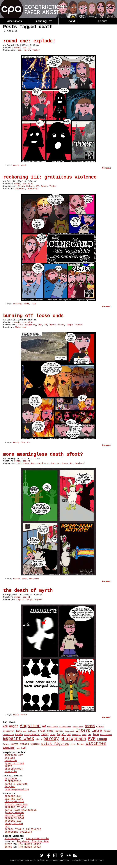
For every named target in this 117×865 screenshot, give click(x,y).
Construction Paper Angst (32, 9)
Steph (70, 325)
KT (37, 186)
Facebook (48, 855)
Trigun (80, 744)
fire (23, 442)
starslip (11, 771)
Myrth (21, 599)
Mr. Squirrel (77, 463)
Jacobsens (42, 463)
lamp (44, 734)
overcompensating (17, 789)
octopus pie (13, 821)
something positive (18, 832)
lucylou (10, 786)
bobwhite (11, 760)
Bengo (8, 847)
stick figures (55, 744)
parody (51, 738)
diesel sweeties (16, 804)
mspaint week (18, 738)
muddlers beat (14, 818)
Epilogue (32, 731)
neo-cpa (27, 47)
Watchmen (96, 743)
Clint (21, 186)
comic (17, 47)
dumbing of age (15, 807)
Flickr (68, 855)
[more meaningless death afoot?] (58, 574)
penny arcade (14, 823)
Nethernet (33, 188)
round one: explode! (29, 41)
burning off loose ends (33, 316)
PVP (92, 738)
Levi (84, 735)
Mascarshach (106, 735)
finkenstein (13, 781)
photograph (73, 738)
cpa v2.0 (27, 183)
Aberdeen (20, 188)
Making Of (44, 21)
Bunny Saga (78, 726)
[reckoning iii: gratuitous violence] (58, 300)
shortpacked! (14, 769)
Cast (73, 21)
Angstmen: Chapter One (33, 841)
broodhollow (13, 796)
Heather (59, 731)
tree (72, 744)
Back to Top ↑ (97, 860)
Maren (27, 50)
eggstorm (11, 778)
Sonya (29, 599)
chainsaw (17, 304)
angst (13, 726)
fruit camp (45, 730)
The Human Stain (37, 838)
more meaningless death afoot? (43, 454)
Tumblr (61, 855)
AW (44, 726)
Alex (20, 325)
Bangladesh (52, 726)
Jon (19, 50)
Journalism (8, 735)
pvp (7, 826)
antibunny (30, 325)
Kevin (19, 734)
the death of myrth (28, 590)
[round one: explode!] (58, 161)
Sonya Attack (20, 744)
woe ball (21, 748)
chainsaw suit (14, 801)
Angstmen (30, 726)
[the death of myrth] (58, 711)
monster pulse (14, 815)
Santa (6, 744)
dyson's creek (14, 763)
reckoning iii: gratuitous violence (49, 177)
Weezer (24, 715)
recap (102, 739)
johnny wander (14, 812)
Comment (107, 168)
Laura (52, 735)
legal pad (64, 734)
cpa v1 (26, 461)
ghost (23, 165)
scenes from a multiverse (23, 829)
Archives (14, 21)
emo (24, 731)
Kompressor (32, 734)
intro (97, 731)
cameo (90, 726)
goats (8, 766)
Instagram (55, 855)
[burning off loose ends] (58, 438)
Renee (44, 186)
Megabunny (34, 579)
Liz (28, 442)
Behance (75, 855)
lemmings (76, 735)
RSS (85, 860)
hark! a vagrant (16, 784)
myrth (8, 844)
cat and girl (14, 799)
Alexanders (12, 838)
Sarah (61, 325)
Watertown (20, 327)
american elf (14, 755)
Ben (40, 325)
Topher (36, 50)
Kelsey (30, 186)
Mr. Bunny (62, 463)
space (35, 744)
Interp (83, 730)
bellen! (10, 758)
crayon (16, 579)
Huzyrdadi (69, 731)
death (16, 165)
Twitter (41, 855)
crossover (8, 731)
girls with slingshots (21, 810)
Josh (33, 304)
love (96, 734)
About (102, 21)
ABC (5, 726)
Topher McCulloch (60, 860)
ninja (39, 739)
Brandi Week (65, 726)
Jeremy (107, 731)
